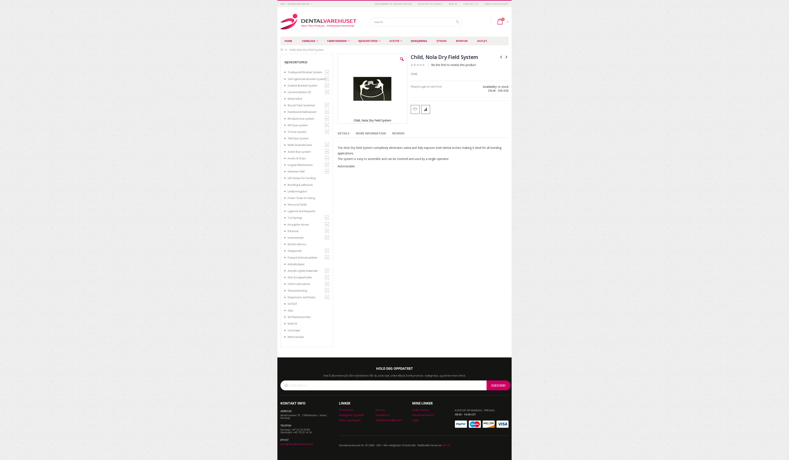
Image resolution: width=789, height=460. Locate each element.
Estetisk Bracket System (302, 85)
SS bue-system (297, 132)
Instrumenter (296, 237)
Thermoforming (297, 290)
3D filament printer (299, 317)
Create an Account (496, 3)
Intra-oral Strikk (297, 204)
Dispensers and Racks (302, 297)
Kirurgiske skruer (298, 224)
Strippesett (294, 251)
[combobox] (416, 22)
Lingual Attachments (300, 165)
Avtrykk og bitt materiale (303, 271)
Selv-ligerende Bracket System (307, 79)
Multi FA (292, 323)
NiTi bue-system (298, 125)
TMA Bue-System (298, 138)
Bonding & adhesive (300, 185)
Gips (290, 310)
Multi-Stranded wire (300, 145)
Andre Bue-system (299, 152)
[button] (402, 62)
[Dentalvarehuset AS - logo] (319, 22)
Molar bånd (295, 99)
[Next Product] (506, 57)
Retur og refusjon (350, 420)
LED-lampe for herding (301, 178)
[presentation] (347, 134)
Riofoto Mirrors (297, 244)
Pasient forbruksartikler (302, 257)
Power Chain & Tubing (301, 198)
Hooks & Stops (297, 158)
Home (282, 49)
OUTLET (292, 304)
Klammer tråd (296, 171)
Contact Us (470, 3)
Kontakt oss (383, 415)
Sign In (453, 3)
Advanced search (423, 415)
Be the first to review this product (453, 65)
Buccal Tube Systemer (301, 105)
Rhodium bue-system (301, 118)
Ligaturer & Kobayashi (301, 211)
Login (415, 420)
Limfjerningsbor (297, 191)
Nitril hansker (296, 337)
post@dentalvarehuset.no (296, 444)
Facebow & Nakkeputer (302, 112)
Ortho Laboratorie (299, 284)
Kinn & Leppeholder (300, 277)
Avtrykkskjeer (296, 264)
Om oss (380, 410)
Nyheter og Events (430, 3)
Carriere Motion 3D (299, 92)
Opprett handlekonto (389, 420)
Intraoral (293, 231)
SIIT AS (446, 445)
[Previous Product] (501, 57)
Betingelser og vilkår (351, 415)
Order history (420, 410)
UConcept (294, 330)
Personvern (346, 410)
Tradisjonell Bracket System (305, 72)
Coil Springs (295, 218)
